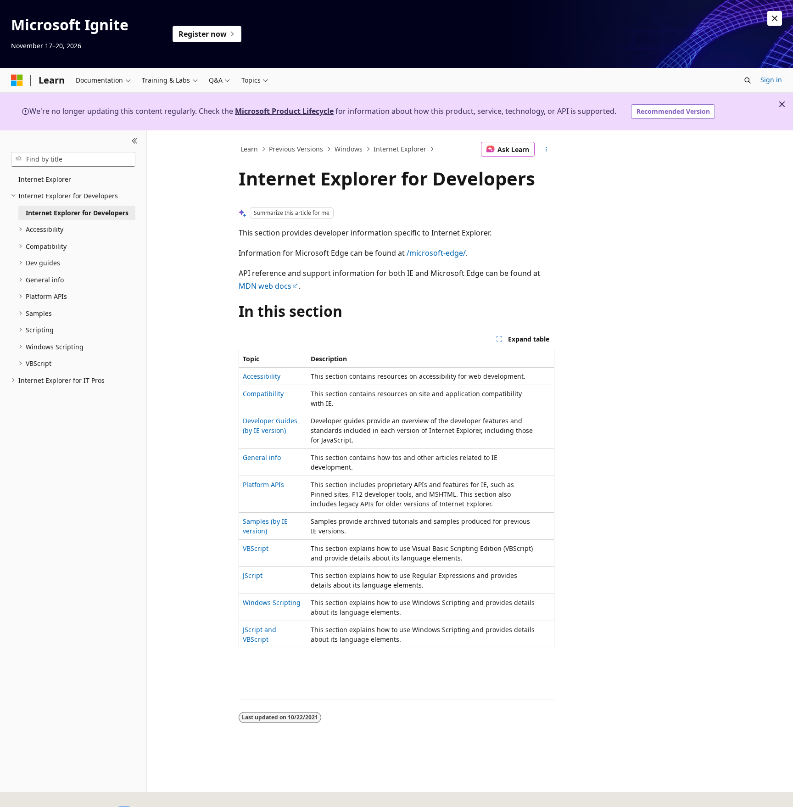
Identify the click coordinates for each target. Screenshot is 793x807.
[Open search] (747, 80)
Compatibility (263, 393)
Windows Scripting (272, 602)
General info (262, 457)
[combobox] (73, 159)
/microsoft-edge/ (436, 253)
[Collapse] (135, 141)
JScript (252, 575)
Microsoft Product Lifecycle (284, 111)
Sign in (771, 79)
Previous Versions (296, 149)
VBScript (255, 548)
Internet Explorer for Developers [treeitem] (77, 212)
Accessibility (261, 376)
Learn (249, 149)
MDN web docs (265, 286)
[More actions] (546, 149)
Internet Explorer (400, 149)
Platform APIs (263, 484)
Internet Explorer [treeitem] (44, 179)
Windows (349, 149)
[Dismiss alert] (774, 18)
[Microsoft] (17, 80)
